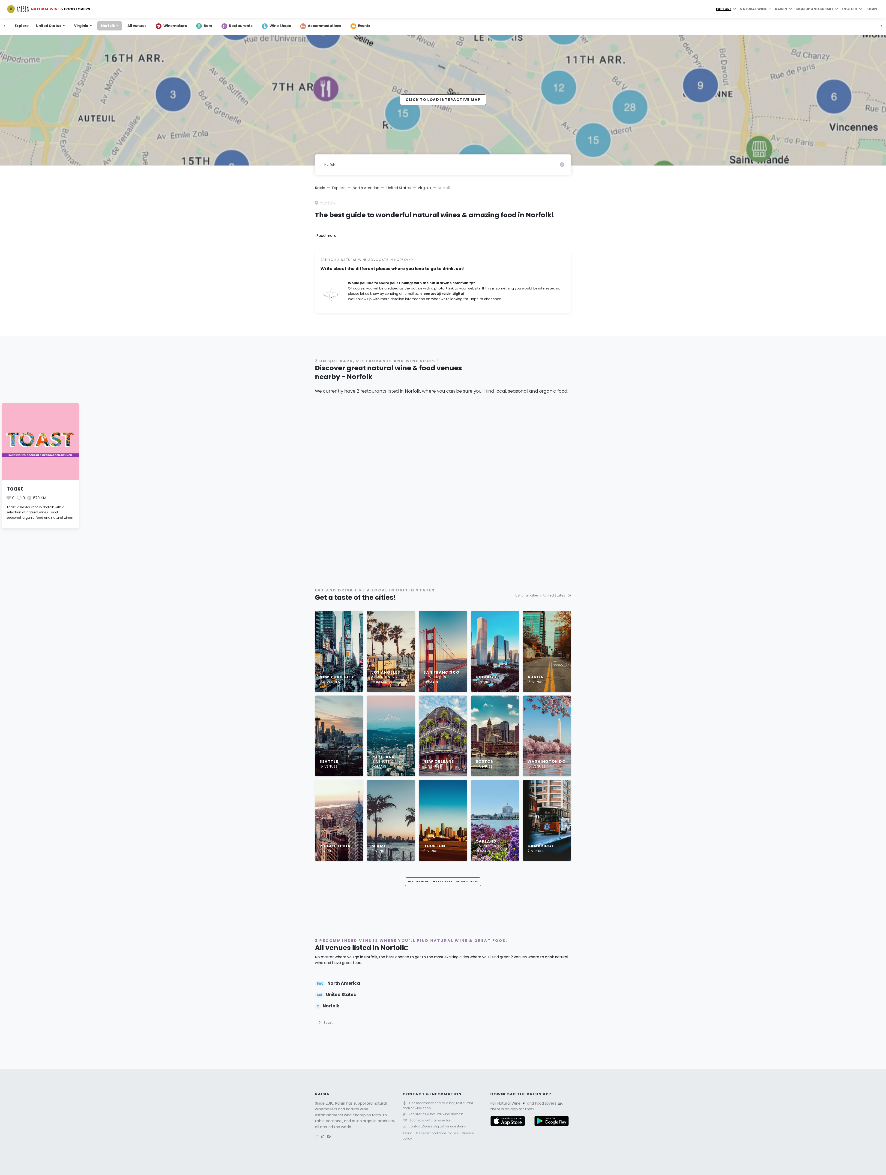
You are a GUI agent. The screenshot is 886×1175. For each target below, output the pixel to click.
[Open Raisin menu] (790, 9)
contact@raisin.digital (444, 293)
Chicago (486, 677)
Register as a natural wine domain (436, 1114)
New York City (337, 677)
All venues (137, 25)
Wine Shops (280, 25)
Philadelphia (335, 846)
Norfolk (108, 25)
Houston (434, 846)
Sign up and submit (814, 8)
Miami (378, 846)
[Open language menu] (860, 9)
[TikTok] (322, 1136)
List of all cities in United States (540, 595)
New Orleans (438, 761)
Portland (383, 756)
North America (366, 187)
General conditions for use (438, 1133)
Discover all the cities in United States (443, 881)
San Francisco (441, 672)
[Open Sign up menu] (836, 9)
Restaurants (241, 25)
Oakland (486, 841)
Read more (326, 235)
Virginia (81, 25)
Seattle (329, 761)
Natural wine (753, 8)
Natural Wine (509, 1103)
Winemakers (175, 25)
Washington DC (546, 761)
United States (49, 25)
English (849, 8)
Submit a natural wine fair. (431, 1120)
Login (871, 8)
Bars (208, 25)
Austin (535, 677)
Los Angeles (385, 672)
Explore (723, 8)
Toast (14, 488)
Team (408, 1133)
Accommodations (324, 25)
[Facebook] (329, 1136)
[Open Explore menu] (734, 9)
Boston (485, 761)
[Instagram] (316, 1136)
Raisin (320, 187)
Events (364, 25)
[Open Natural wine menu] (770, 9)
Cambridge (540, 846)
